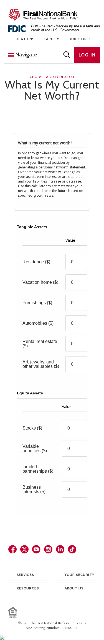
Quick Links (80, 39)
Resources (28, 588)
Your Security (79, 575)
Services (25, 575)
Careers (52, 39)
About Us (74, 588)
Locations (24, 39)
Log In (87, 55)
